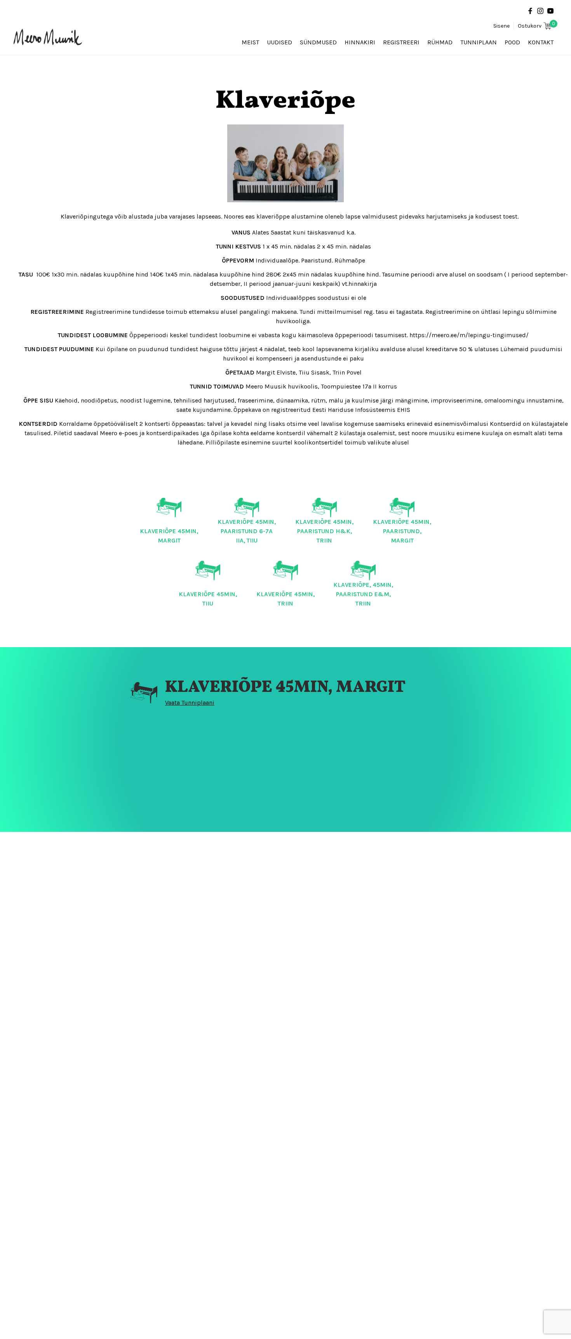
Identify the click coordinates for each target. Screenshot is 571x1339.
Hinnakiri (360, 42)
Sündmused (318, 42)
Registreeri (401, 42)
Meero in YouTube (550, 11)
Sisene (501, 26)
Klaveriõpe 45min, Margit (169, 535)
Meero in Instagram (540, 11)
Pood (512, 42)
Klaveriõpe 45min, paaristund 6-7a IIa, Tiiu (247, 531)
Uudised (279, 42)
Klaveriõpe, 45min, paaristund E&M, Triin (363, 594)
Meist (250, 42)
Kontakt (541, 42)
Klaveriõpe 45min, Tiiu (208, 598)
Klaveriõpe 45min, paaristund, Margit (402, 531)
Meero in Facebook (530, 11)
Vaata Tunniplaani (189, 702)
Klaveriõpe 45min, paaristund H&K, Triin (324, 531)
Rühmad (440, 42)
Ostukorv (536, 25)
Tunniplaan (478, 42)
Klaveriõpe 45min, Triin (285, 598)
